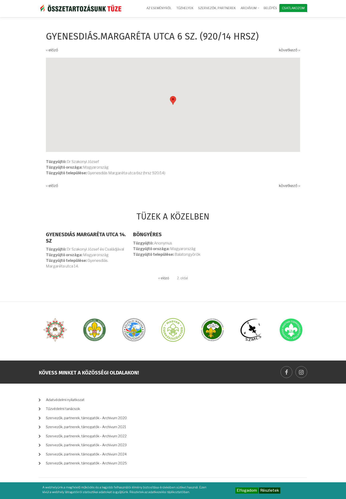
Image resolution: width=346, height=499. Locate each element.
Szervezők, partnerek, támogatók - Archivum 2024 (86, 454)
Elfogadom (247, 490)
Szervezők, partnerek (217, 8)
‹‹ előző (52, 50)
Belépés (270, 8)
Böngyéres (147, 234)
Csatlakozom (293, 8)
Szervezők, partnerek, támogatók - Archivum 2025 (86, 463)
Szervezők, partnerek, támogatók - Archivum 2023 (86, 445)
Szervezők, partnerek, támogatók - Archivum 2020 (86, 418)
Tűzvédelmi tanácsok (63, 409)
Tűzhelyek (184, 8)
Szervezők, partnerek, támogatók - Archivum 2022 (86, 436)
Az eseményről (159, 8)
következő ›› (289, 50)
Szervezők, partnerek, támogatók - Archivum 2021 (86, 427)
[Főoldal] (80, 7)
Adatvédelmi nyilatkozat (65, 400)
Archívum (250, 10)
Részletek (269, 490)
